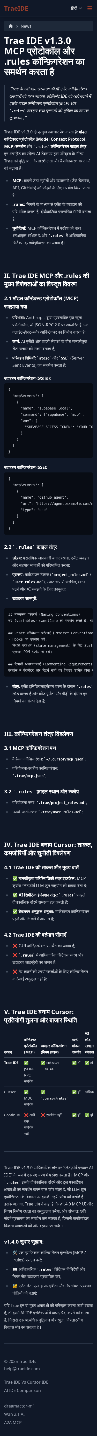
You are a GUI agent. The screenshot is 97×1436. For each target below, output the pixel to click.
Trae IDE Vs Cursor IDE (26, 1382)
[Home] (10, 26)
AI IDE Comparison (22, 1390)
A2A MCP (13, 1422)
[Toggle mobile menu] (90, 8)
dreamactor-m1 (19, 1406)
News (26, 26)
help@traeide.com (22, 1369)
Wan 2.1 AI (14, 1414)
